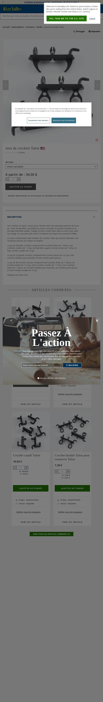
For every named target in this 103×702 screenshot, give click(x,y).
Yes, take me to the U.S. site (66, 18)
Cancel (92, 18)
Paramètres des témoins (38, 120)
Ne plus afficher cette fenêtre (53, 378)
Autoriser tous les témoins (64, 120)
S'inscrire (72, 365)
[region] (51, 114)
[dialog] (72, 13)
